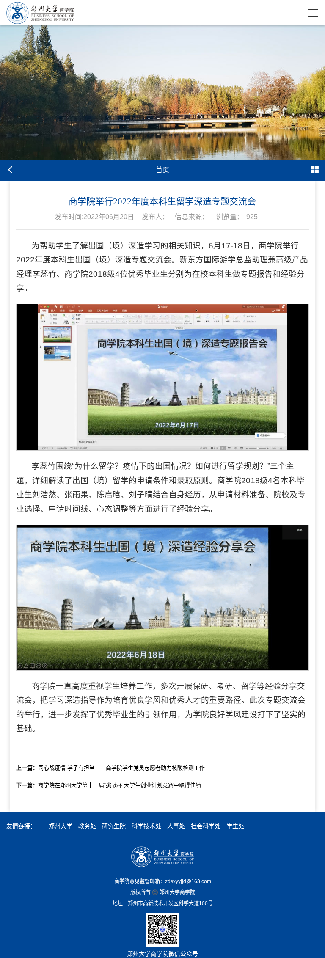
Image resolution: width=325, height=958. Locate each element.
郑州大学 (60, 826)
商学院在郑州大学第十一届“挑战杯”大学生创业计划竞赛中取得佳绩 (108, 785)
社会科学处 (205, 826)
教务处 (87, 826)
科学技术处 (146, 826)
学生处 (235, 826)
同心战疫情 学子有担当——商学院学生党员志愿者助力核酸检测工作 (110, 768)
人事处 (176, 826)
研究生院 (114, 826)
